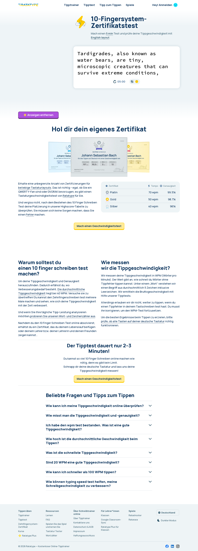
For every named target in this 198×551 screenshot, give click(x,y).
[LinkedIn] (172, 546)
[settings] (134, 81)
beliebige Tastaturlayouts (34, 187)
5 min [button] (109, 33)
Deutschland (168, 512)
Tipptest (89, 5)
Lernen (49, 515)
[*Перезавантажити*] (114, 81)
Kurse (21, 531)
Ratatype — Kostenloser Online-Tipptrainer (48, 546)
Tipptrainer (71, 5)
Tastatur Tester (54, 531)
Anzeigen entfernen (40, 115)
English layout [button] (100, 37)
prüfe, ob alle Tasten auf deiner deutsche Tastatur (132, 321)
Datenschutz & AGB (83, 526)
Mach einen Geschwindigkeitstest (99, 226)
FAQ (48, 519)
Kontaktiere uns (81, 522)
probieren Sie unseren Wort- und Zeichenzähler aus (62, 316)
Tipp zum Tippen (110, 5)
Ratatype (68, 195)
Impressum (79, 531)
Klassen (105, 515)
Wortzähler (51, 535)
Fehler (30, 214)
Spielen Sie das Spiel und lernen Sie (56, 525)
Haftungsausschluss (84, 535)
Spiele (130, 5)
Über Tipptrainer (81, 518)
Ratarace (133, 519)
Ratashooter (135, 515)
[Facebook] (167, 546)
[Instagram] (178, 546)
